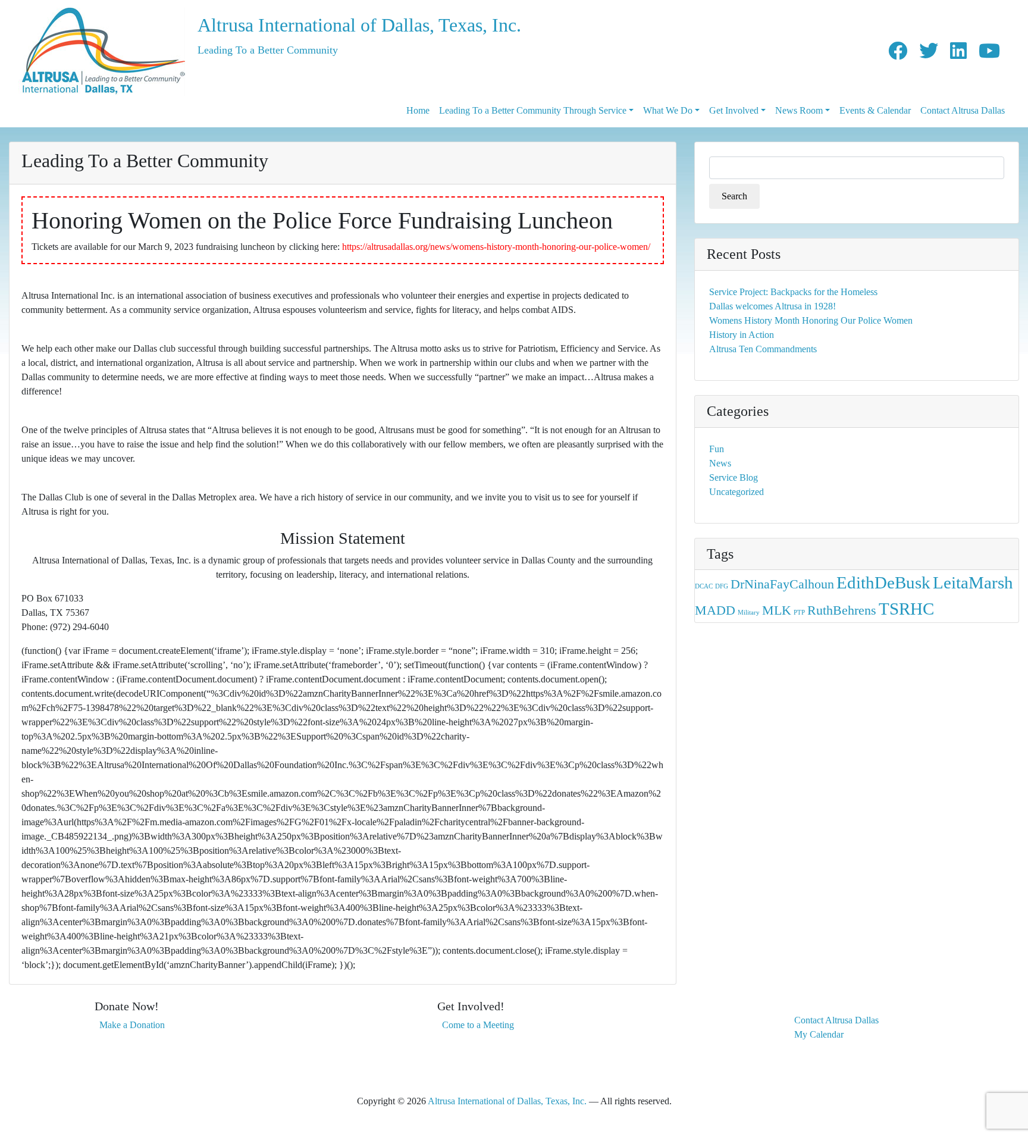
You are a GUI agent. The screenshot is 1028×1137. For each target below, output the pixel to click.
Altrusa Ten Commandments (763, 349)
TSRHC (906, 608)
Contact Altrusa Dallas (962, 110)
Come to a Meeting (478, 1025)
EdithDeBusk (883, 582)
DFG (721, 586)
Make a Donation (132, 1025)
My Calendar (819, 1034)
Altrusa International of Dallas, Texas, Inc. (359, 25)
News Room (799, 110)
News (720, 463)
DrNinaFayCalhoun (782, 584)
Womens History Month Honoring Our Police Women (811, 320)
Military (749, 612)
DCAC (704, 586)
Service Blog (733, 477)
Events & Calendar (875, 110)
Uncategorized (736, 492)
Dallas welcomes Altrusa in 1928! (772, 306)
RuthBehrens (841, 610)
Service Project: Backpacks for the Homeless (793, 292)
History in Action (741, 335)
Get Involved (734, 110)
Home (418, 110)
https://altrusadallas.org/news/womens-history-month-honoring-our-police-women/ (496, 247)
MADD (715, 610)
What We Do (667, 110)
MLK (776, 610)
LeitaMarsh (973, 582)
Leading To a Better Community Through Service (532, 110)
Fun (716, 449)
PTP (799, 612)
